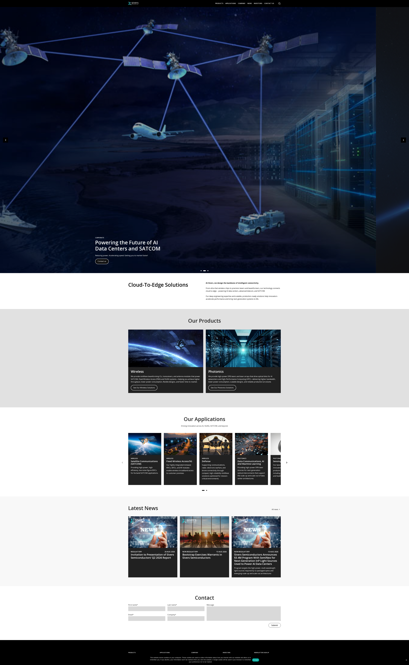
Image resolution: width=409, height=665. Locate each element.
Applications (230, 3)
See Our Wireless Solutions (144, 387)
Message (210, 605)
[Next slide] (403, 140)
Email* (131, 615)
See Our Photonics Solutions (222, 387)
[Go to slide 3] (207, 270)
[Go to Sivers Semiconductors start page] (133, 3)
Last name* (172, 605)
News (249, 3)
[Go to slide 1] (201, 270)
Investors (258, 3)
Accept (255, 660)
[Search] (279, 3)
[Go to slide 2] (203, 270)
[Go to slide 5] (206, 490)
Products (219, 3)
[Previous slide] (5, 140)
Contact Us (269, 3)
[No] (406, 660)
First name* (133, 605)
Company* (171, 615)
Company (241, 3)
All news (275, 509)
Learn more (135, 261)
